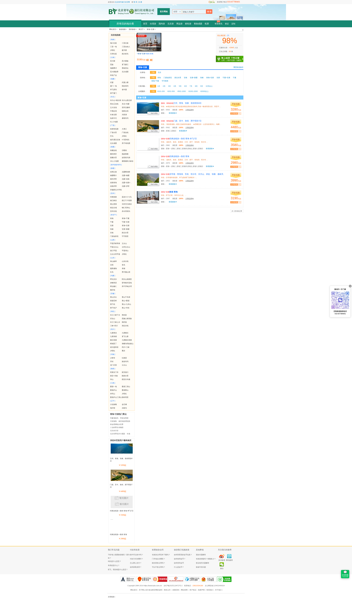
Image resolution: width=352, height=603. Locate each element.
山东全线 (125, 261)
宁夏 (111, 222)
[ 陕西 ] (112, 369)
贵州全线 (113, 211)
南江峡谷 (113, 200)
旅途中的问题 (201, 567)
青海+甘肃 (125, 226)
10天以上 (209, 86)
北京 (159, 72)
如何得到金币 (179, 563)
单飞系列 (113, 90)
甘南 (111, 233)
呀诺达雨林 (124, 418)
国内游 (162, 24)
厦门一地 (113, 86)
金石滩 (124, 404)
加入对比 (154, 113)
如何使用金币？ (179, 559)
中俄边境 (113, 111)
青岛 (123, 265)
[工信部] (176, 579)
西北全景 (125, 233)
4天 (175, 86)
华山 (111, 379)
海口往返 (113, 43)
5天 (180, 86)
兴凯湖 (124, 115)
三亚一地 (113, 47)
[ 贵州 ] (112, 193)
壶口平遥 (113, 251)
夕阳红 (112, 50)
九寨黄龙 (113, 333)
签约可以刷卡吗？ (136, 555)
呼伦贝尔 (113, 279)
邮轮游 (188, 24)
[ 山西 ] (112, 240)
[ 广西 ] (112, 125)
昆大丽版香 (114, 72)
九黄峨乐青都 (127, 340)
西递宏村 (113, 301)
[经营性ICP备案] (143, 579)
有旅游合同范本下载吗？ (161, 555)
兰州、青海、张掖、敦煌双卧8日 (181, 103)
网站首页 (133, 590)
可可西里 (125, 236)
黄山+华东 (125, 308)
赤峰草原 (113, 283)
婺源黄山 (125, 390)
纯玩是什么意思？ (114, 561)
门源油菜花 (114, 236)
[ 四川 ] (112, 329)
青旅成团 (198, 24)
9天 (201, 86)
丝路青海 (113, 183)
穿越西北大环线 (116, 190)
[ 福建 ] (112, 79)
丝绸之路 (113, 172)
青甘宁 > (142, 29)
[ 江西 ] (112, 383)
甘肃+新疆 (125, 229)
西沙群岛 (125, 54)
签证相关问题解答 (202, 563)
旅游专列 (125, 361)
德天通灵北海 (115, 140)
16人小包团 (114, 161)
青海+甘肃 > (151, 29)
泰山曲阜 (113, 261)
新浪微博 (221, 560)
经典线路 (113, 197)
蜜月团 (124, 50)
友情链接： (112, 597)
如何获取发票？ (135, 567)
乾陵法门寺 (114, 372)
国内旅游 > (133, 29)
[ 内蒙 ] (112, 276)
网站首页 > (113, 29)
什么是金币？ (179, 567)
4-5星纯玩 (125, 140)
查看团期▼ (173, 113)
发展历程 (175, 590)
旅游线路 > (123, 29)
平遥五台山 (114, 247)
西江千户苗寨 (127, 200)
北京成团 (125, 72)
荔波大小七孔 (127, 197)
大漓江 (124, 129)
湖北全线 (125, 326)
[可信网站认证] (159, 579)
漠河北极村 (126, 107)
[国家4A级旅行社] (127, 579)
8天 (196, 86)
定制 (233, 24)
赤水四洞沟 (126, 211)
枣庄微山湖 (126, 272)
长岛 (111, 272)
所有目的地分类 (125, 23)
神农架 (124, 315)
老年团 (124, 90)
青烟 (123, 268)
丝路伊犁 (113, 186)
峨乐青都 (113, 340)
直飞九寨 (125, 336)
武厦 (111, 82)
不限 (153, 72)
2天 (164, 86)
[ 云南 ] (112, 57)
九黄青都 (113, 336)
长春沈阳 (113, 115)
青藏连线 (113, 150)
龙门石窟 (113, 365)
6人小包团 (114, 122)
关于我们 (218, 590)
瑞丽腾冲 (113, 68)
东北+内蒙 (125, 104)
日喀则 (124, 150)
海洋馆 (112, 408)
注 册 (140, 2)
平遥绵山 (125, 251)
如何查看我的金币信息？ (183, 555)
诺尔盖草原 (114, 347)
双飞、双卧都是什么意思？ (118, 570)
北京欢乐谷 (114, 431)
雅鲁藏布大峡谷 (127, 161)
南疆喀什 (113, 175)
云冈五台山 (126, 247)
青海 (111, 218)
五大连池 (113, 107)
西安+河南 (114, 376)
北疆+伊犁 (125, 186)
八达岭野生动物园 (116, 427)
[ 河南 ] (112, 354)
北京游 (170, 24)
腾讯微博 (229, 560)
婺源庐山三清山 (116, 397)
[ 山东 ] (112, 258)
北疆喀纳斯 (126, 172)
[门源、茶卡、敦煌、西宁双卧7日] (122, 480)
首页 (145, 24)
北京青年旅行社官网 (122, 2)
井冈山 (112, 394)
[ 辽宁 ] (112, 401)
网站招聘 (184, 590)
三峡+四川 (114, 326)
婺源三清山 (126, 387)
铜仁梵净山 (126, 208)
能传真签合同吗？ (158, 563)
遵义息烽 (113, 204)
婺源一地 (113, 387)
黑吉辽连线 (114, 104)
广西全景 (113, 132)
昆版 (111, 65)
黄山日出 (113, 297)
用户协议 (192, 590)
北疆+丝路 (125, 179)
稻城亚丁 (113, 344)
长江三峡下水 (115, 315)
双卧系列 (125, 86)
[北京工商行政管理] (208, 579)
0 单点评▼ (189, 110)
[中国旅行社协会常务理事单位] (192, 579)
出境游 (153, 24)
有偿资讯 (218, 24)
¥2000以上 (204, 91)
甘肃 (111, 226)
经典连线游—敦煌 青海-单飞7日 (121, 511)
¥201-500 (171, 91)
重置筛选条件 (238, 67)
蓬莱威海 (113, 268)
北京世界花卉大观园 (117, 434)
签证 (227, 24)
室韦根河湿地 (127, 283)
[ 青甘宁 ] (113, 215)
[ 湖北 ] (112, 311)
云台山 (124, 365)
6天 (185, 86)
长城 (128, 434)
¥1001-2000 (193, 91)
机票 (207, 24)
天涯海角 (113, 421)
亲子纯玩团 (126, 143)
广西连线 (125, 132)
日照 (111, 265)
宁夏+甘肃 (125, 222)
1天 (158, 86)
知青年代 (113, 118)
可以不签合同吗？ (158, 567)
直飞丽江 (125, 65)
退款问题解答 (201, 555)
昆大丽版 (125, 61)
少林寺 (112, 358)
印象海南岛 (114, 418)
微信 (221, 568)
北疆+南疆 (125, 175)
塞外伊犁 (113, 179)
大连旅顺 (113, 404)
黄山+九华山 (126, 304)
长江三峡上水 (115, 322)
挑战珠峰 (125, 154)
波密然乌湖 (126, 158)
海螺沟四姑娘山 (127, 344)
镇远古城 (113, 208)
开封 (111, 361)
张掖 (111, 229)
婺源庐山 (113, 390)
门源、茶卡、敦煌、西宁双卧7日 (181, 121)
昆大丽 (112, 61)
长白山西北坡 (127, 100)
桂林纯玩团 (114, 129)
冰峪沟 (124, 408)
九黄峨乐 (125, 333)
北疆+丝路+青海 (128, 183)
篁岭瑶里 (125, 397)
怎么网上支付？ (135, 563)
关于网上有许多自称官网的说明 (150, 590)
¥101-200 (161, 91)
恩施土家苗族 (127, 319)
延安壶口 (125, 372)
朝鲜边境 (125, 111)
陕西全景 (125, 376)
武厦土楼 (125, 82)
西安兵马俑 (126, 379)
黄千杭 (112, 304)
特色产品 (113, 75)
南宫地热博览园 (124, 421)
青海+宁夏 (125, 218)
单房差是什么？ (113, 565)
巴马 (111, 136)
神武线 (124, 322)
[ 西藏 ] (112, 147)
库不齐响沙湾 (127, 286)
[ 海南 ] (112, 39)
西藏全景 (113, 158)
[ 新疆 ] (112, 168)
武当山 (112, 319)
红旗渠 (124, 358)
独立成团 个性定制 (231, 57)
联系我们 (210, 590)
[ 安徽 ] (112, 293)
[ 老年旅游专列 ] (116, 165)
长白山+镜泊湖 (115, 100)
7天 (191, 86)
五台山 (124, 243)
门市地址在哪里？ (158, 559)
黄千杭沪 (113, 308)
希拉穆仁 (113, 286)
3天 (169, 86)
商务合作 (167, 590)
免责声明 (201, 590)
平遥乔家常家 (115, 243)
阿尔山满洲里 (127, 279)
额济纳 (112, 290)
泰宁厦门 (113, 93)
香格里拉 (125, 68)
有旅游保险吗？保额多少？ (206, 559)
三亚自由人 (126, 47)
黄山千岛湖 (126, 297)
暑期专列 (125, 118)
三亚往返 (125, 43)
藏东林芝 (113, 154)
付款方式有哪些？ (136, 559)
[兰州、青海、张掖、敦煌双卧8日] (122, 453)
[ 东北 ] (112, 97)
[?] (228, 35)
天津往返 (113, 54)
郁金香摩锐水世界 (116, 424)
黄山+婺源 (125, 301)
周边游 (179, 24)
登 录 (135, 2)
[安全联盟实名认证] (224, 579)
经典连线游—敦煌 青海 (118, 534)
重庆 (123, 351)
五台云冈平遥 (115, 254)
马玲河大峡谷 (127, 204)
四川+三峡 (125, 347)
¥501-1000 (182, 91)
